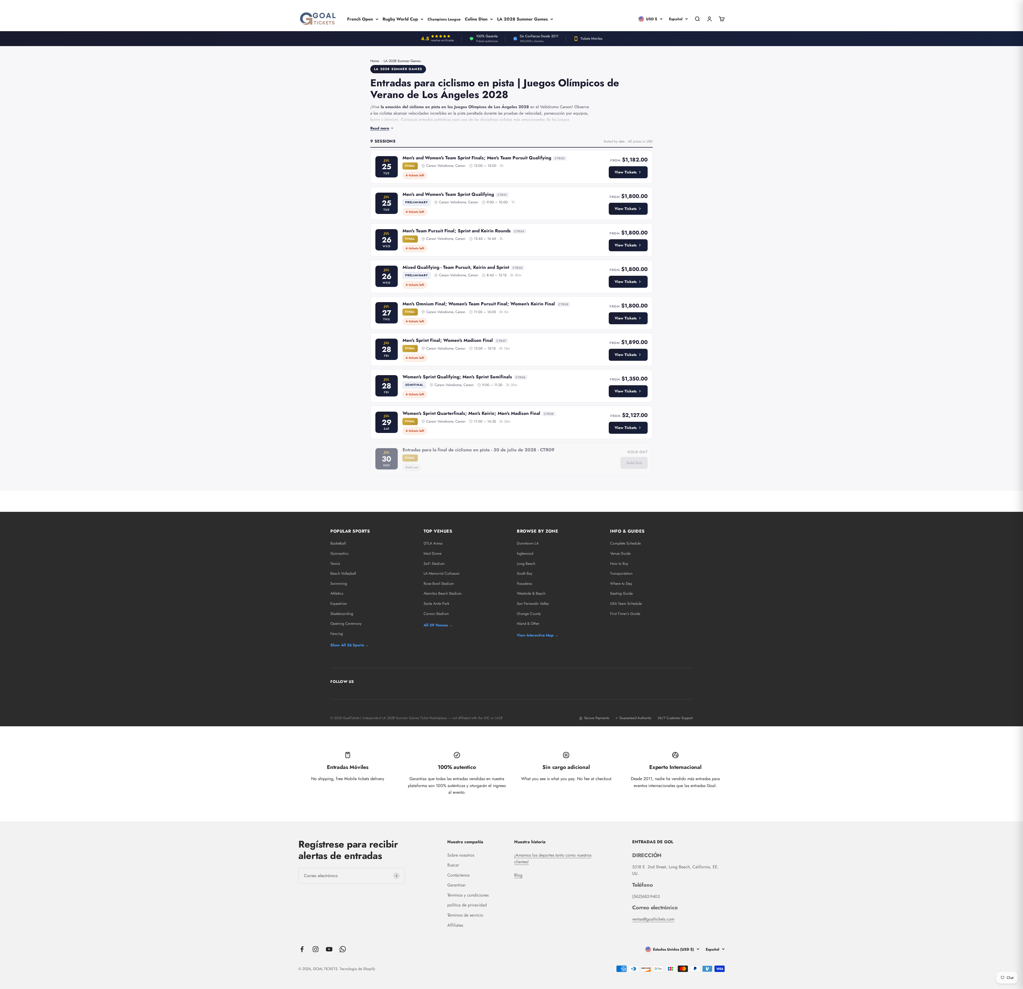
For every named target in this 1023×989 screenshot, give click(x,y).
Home (374, 60)
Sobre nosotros (460, 855)
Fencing (336, 633)
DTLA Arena (433, 543)
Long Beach (526, 563)
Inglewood (525, 553)
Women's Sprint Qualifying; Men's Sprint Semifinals (457, 377)
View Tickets (625, 172)
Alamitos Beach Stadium (443, 593)
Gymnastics (339, 553)
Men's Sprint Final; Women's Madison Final (448, 340)
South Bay (524, 573)
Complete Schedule (625, 543)
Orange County (529, 613)
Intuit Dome (432, 553)
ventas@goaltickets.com (653, 919)
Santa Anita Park (436, 603)
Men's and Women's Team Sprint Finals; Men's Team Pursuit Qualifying (477, 158)
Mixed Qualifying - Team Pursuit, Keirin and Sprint (456, 267)
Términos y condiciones (468, 895)
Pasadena (524, 583)
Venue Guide (620, 553)
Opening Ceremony (346, 623)
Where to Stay (621, 583)
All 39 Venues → (438, 625)
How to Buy (619, 563)
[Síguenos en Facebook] (302, 949)
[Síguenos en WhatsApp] (342, 949)
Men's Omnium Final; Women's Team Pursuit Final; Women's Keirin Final (479, 304)
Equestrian (338, 603)
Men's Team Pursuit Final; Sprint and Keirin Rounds (457, 231)
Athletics (336, 593)
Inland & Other (528, 623)
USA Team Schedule (626, 603)
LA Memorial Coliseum (442, 573)
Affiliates (455, 925)
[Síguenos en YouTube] (329, 949)
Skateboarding (341, 613)
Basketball (338, 543)
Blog (518, 875)
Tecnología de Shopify (357, 968)
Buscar (453, 865)
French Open (360, 19)
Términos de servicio (465, 915)
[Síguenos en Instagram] (315, 949)
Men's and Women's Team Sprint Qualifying (448, 194)
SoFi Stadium (434, 563)
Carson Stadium (436, 613)
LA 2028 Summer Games (522, 19)
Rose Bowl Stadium (439, 583)
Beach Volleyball (343, 573)
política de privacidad (467, 905)
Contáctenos (458, 875)
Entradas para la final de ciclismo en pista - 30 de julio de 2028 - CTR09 (478, 450)
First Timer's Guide (625, 613)
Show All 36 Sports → (349, 645)
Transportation (621, 573)
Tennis (335, 563)
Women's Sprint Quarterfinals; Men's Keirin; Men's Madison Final (471, 413)
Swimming (338, 583)
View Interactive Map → (537, 635)
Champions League (444, 19)
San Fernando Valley (533, 603)
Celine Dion (476, 19)
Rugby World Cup (400, 19)
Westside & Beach (531, 593)
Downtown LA (528, 543)
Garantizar (456, 885)
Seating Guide (621, 593)
